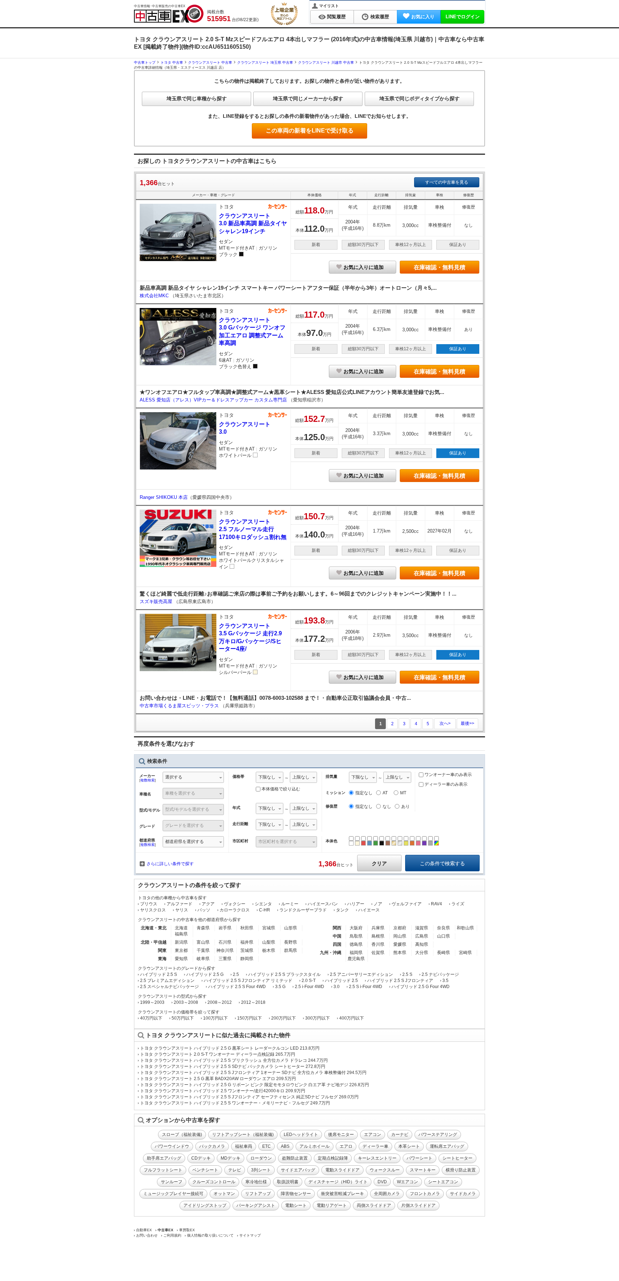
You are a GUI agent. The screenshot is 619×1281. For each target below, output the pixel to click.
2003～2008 (186, 1002)
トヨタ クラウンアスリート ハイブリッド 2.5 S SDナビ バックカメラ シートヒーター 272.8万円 (232, 1066)
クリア (379, 863)
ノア (378, 903)
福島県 (181, 933)
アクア (208, 903)
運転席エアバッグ (447, 1146)
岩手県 (225, 927)
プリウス (148, 903)
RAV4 (436, 903)
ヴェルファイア (407, 903)
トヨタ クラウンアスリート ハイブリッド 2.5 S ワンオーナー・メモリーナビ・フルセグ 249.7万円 (235, 1103)
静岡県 (246, 958)
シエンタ (263, 903)
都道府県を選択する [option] (184, 841)
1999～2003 (152, 1002)
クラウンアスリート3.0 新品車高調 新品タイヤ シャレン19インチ (253, 223)
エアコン (372, 1134)
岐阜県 (203, 958)
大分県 (421, 952)
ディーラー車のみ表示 (445, 784)
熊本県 (399, 952)
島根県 (377, 936)
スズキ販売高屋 (157, 601)
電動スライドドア (342, 1169)
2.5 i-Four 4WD (309, 986)
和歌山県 (465, 927)
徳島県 (356, 944)
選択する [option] (173, 777)
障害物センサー (296, 1193)
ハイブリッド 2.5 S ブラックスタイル (284, 974)
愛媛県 (399, 944)
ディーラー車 (375, 1146)
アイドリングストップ (204, 1205)
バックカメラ (212, 1146)
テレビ (234, 1169)
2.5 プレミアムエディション (167, 980)
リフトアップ (258, 1193)
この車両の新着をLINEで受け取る (310, 130)
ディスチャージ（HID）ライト (338, 1181)
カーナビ (399, 1134)
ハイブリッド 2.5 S (158, 974)
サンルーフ (171, 1181)
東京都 (181, 950)
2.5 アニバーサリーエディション (361, 974)
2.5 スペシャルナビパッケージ (169, 986)
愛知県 (181, 958)
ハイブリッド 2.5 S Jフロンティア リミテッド (248, 980)
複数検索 (147, 780)
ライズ (457, 903)
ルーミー (289, 903)
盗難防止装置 (295, 1158)
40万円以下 (151, 1018)
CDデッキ (201, 1158)
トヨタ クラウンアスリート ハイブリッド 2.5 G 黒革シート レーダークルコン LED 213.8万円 (230, 1048)
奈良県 (443, 927)
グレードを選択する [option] (184, 825)
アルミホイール (314, 1146)
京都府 (399, 927)
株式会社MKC (155, 295)
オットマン (224, 1193)
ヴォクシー (234, 903)
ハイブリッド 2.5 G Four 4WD (421, 986)
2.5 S (407, 974)
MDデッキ (230, 1158)
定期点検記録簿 (333, 1158)
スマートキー (423, 1169)
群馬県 (290, 950)
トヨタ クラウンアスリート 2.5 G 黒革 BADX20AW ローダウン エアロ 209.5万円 (218, 1078)
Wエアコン (407, 1181)
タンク (342, 909)
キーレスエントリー (377, 1158)
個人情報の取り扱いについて (210, 1235)
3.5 (445, 980)
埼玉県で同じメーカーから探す (308, 98)
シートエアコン (443, 1181)
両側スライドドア (374, 1205)
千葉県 (203, 950)
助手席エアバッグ (164, 1158)
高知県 (421, 944)
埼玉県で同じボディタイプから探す (419, 98)
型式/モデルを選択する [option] (187, 809)
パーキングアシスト (255, 1205)
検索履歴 (379, 16)
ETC (266, 1146)
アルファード (179, 903)
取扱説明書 (287, 1181)
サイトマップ (250, 1235)
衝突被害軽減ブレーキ (342, 1193)
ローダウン (261, 1158)
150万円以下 (249, 1018)
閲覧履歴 (336, 16)
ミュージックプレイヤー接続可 (173, 1193)
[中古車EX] (168, 14)
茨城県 (246, 950)
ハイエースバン (323, 903)
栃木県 (268, 950)
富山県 (203, 942)
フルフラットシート (163, 1169)
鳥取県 (356, 936)
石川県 (225, 942)
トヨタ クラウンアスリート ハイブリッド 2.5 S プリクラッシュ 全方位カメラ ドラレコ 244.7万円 (234, 1060)
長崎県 (443, 952)
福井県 (246, 942)
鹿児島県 (356, 958)
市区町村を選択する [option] (277, 841)
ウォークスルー (385, 1169)
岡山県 (399, 936)
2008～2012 (219, 1002)
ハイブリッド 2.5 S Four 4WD (237, 986)
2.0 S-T (309, 980)
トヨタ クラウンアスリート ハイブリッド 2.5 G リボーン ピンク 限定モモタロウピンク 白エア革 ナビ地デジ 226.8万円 (254, 1084)
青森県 (203, 927)
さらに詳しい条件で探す (170, 863)
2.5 (236, 974)
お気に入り (423, 16)
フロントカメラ (425, 1193)
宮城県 (268, 927)
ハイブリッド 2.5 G (205, 974)
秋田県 (246, 927)
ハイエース (369, 909)
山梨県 (268, 942)
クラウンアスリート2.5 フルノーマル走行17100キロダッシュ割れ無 (253, 529)
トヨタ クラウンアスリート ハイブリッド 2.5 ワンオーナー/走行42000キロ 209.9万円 (222, 1090)
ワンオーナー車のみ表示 (447, 774)
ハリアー (355, 903)
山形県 (290, 927)
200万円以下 (283, 1018)
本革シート (409, 1146)
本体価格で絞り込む (280, 788)
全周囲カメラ (387, 1193)
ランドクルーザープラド (303, 909)
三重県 (225, 958)
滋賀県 (421, 927)
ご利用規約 (172, 1235)
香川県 (377, 944)
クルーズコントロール (213, 1181)
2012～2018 (253, 1002)
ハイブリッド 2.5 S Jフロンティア (400, 980)
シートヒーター (457, 1158)
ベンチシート (205, 1169)
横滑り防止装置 (461, 1169)
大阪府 (356, 927)
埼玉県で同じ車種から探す (197, 98)
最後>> (467, 723)
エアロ (346, 1146)
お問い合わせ (147, 1235)
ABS (285, 1146)
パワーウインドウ (172, 1146)
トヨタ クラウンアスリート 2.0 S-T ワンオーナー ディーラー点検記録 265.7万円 (217, 1054)
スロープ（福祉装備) (182, 1134)
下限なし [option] (266, 777)
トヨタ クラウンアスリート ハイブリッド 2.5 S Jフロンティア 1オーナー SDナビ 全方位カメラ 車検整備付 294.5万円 (253, 1072)
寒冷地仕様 (256, 1181)
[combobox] (193, 778)
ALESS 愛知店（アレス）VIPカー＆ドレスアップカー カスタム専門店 (214, 400)
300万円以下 (317, 1018)
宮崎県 (465, 952)
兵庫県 (377, 927)
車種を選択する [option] (180, 793)
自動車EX (144, 1230)
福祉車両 (243, 1146)
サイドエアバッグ (298, 1169)
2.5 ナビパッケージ (440, 974)
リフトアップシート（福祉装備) (243, 1134)
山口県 (443, 936)
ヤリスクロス (153, 909)
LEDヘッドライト (301, 1134)
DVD (382, 1181)
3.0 (337, 986)
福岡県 (356, 952)
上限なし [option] (301, 777)
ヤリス (181, 909)
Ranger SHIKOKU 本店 (164, 497)
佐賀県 (377, 952)
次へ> (445, 723)
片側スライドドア (418, 1205)
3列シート (261, 1169)
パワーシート (419, 1158)
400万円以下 (351, 1018)
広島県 (421, 936)
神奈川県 (225, 950)
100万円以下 (215, 1018)
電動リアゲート (332, 1205)
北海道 (181, 927)
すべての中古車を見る (446, 182)
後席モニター (341, 1134)
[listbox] (269, 778)
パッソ (203, 909)
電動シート (296, 1205)
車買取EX (187, 1230)
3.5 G (280, 986)
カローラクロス (235, 909)
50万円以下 (183, 1018)
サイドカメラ (463, 1193)
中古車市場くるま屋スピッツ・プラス (180, 705)
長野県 (290, 942)
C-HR (264, 909)
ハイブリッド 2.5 (341, 980)
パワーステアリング (437, 1134)
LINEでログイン (463, 16)
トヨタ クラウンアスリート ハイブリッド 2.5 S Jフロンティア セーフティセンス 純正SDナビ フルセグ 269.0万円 (249, 1096)
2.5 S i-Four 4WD (365, 986)
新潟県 (181, 942)
